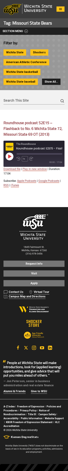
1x (24, 159)
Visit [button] (34, 273)
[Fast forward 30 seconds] (32, 159)
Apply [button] (34, 283)
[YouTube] (42, 348)
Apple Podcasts (26, 181)
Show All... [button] (51, 81)
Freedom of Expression (30, 406)
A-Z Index (9, 406)
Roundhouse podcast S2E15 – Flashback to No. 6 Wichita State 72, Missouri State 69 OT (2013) (32, 128)
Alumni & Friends (14, 391)
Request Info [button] (34, 263)
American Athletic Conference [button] (26, 62)
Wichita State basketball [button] (22, 72)
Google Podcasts (48, 181)
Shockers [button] (39, 52)
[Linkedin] (50, 348)
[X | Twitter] (26, 348)
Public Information (31, 418)
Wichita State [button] (15, 52)
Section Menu (13, 31)
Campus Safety (47, 414)
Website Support (54, 418)
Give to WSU (39, 391)
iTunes (15, 185)
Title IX (32, 414)
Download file (11, 169)
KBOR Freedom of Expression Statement (29, 422)
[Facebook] (18, 348)
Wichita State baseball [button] (20, 81)
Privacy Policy (28, 410)
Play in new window (34, 169)
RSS (6, 185)
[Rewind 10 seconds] (18, 159)
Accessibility (10, 418)
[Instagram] (34, 348)
